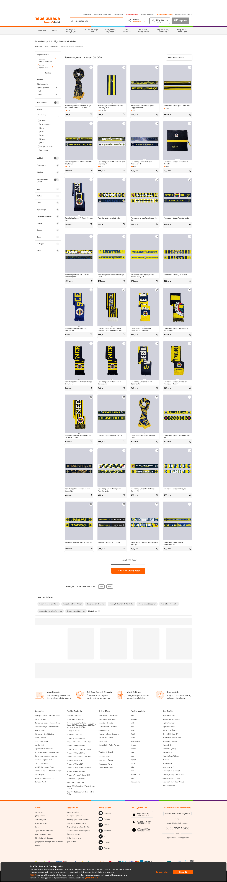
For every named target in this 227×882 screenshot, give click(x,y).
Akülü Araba (39, 767)
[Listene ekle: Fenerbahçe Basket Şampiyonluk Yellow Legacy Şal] (156, 236)
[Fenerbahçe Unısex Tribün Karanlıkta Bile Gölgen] (79, 140)
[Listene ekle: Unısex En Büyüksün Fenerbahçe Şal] (123, 450)
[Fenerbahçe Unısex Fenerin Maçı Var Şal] (144, 197)
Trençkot (117, 745)
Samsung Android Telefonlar (76, 723)
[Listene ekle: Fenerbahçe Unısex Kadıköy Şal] (189, 450)
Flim (41, 741)
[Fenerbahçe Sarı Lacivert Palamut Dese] (144, 414)
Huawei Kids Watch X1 (170, 734)
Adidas (133, 723)
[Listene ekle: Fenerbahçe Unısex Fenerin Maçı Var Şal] (156, 179)
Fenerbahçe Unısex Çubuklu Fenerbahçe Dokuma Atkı (141, 329)
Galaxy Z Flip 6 (72, 786)
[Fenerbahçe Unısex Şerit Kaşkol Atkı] (177, 84)
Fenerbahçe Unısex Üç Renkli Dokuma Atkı (79, 219)
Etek (105, 745)
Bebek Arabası (40, 778)
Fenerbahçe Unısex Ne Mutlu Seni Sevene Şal (143, 490)
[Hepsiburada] (47, 18)
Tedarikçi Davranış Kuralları (76, 823)
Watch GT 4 (71, 792)
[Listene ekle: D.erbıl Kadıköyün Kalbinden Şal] (156, 123)
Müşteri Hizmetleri (147, 14)
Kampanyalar (118, 14)
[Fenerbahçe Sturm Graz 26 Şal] (111, 521)
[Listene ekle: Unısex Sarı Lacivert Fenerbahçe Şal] (91, 236)
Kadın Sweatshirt (113, 734)
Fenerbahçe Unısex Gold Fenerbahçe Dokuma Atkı (78, 383)
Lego (132, 756)
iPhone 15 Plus (80, 753)
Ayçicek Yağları (40, 730)
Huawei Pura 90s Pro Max (171, 738)
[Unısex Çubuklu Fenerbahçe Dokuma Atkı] (144, 307)
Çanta (101, 745)
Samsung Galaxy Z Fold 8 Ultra (173, 774)
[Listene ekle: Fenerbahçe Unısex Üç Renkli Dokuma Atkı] (91, 179)
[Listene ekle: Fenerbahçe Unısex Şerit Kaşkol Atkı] (189, 67)
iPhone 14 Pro (71, 749)
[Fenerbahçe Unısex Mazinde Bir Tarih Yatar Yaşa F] (111, 140)
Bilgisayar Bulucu (82, 792)
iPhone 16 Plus (80, 738)
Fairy (132, 767)
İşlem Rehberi (71, 842)
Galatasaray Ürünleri (106, 764)
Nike (132, 727)
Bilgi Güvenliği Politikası (43, 834)
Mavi (132, 771)
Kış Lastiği (38, 749)
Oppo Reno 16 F (168, 767)
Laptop (57, 716)
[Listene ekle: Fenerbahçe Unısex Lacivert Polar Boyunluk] (189, 123)
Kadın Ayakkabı (104, 727)
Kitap (36, 741)
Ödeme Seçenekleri (73, 834)
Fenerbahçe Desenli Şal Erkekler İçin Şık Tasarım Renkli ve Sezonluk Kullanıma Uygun (78, 107)
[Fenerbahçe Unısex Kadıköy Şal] (177, 467)
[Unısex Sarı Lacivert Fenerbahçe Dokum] (177, 360)
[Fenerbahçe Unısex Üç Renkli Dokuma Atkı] (79, 197)
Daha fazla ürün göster (128, 570)
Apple (133, 730)
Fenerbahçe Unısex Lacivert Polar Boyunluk (176, 163)
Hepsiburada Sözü (168, 716)
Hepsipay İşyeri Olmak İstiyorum (78, 820)
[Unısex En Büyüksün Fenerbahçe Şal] (111, 467)
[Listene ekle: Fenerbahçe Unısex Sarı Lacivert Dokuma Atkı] (123, 343)
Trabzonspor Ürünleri (106, 760)
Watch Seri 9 (81, 782)
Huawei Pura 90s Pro (169, 741)
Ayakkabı (114, 727)
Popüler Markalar (168, 727)
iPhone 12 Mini (72, 768)
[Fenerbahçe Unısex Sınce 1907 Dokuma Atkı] (79, 307)
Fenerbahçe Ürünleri (106, 768)
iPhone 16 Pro (71, 742)
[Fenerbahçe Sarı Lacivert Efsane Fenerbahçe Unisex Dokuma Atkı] (111, 307)
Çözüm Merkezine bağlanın (177, 813)
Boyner (133, 760)
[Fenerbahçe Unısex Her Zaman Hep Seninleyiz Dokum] (79, 414)
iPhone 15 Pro (71, 757)
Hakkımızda (39, 812)
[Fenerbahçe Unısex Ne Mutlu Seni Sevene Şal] (144, 467)
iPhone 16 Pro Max (84, 742)
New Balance (135, 741)
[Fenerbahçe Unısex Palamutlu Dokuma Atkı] (144, 360)
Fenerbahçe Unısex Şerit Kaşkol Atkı (177, 106)
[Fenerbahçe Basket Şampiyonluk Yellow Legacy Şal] (144, 253)
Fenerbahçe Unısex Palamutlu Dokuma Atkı (141, 383)
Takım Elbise (103, 738)
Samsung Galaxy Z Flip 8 (171, 778)
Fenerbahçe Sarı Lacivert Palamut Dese (143, 436)
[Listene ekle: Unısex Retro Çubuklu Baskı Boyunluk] (123, 67)
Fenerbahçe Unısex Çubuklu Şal (175, 275)
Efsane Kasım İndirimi (169, 730)
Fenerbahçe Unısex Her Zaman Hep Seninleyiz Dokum (78, 436)
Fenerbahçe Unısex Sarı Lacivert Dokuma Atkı (109, 383)
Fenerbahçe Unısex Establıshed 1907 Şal (177, 436)
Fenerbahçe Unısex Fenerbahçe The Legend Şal (78, 490)
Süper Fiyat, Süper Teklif (102, 14)
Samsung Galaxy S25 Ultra (85, 725)
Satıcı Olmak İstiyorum (74, 816)
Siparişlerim (87, 14)
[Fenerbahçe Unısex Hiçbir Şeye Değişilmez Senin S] (144, 84)
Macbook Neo (167, 745)
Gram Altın (38, 727)
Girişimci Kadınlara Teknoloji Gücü (78, 827)
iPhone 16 (70, 738)
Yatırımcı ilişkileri (40, 820)
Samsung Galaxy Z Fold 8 (171, 771)
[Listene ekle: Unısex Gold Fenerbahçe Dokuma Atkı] (91, 343)
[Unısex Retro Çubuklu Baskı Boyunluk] (111, 84)
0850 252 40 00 (177, 828)
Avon (132, 716)
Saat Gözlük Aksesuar (54, 771)
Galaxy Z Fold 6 (83, 786)
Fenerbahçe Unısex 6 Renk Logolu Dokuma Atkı (176, 329)
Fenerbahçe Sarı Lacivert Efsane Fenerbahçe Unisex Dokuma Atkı (109, 329)
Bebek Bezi (50, 778)
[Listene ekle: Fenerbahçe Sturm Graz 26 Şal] (123, 504)
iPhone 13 (70, 771)
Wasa (132, 778)
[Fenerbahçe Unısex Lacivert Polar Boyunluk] (177, 140)
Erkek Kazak (103, 716)
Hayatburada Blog (73, 812)
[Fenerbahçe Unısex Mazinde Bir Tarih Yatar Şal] (144, 521)
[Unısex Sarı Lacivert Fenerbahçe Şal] (79, 253)
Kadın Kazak (113, 716)
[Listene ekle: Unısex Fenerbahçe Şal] (189, 179)
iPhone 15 (70, 753)
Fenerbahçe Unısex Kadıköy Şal (175, 489)
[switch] (56, 102)
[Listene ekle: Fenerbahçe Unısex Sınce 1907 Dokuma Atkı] (91, 289)
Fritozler (43, 738)
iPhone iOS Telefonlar (74, 734)
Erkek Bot (102, 723)
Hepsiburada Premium (164, 14)
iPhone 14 (70, 746)
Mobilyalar (38, 752)
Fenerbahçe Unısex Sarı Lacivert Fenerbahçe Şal (77, 276)
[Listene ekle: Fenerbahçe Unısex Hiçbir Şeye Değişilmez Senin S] (156, 67)
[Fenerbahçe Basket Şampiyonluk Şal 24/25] (111, 253)
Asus (132, 752)
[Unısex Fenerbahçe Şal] (177, 197)
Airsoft (37, 738)
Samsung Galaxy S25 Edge (76, 727)
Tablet (45, 716)
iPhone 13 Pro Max (73, 775)
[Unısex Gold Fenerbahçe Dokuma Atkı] (79, 360)
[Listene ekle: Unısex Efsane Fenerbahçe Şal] (189, 504)
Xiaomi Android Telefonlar (75, 719)
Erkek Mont (103, 719)
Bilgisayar (38, 716)
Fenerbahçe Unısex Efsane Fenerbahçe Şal (173, 543)
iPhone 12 (70, 764)
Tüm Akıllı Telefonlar (74, 716)
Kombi (37, 719)
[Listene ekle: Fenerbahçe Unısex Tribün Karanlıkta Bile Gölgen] (91, 123)
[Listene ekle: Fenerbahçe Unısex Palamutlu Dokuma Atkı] (156, 343)
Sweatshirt (102, 734)
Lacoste (133, 749)
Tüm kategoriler (42, 84)
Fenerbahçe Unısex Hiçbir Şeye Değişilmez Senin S (142, 107)
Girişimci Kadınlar (132, 14)
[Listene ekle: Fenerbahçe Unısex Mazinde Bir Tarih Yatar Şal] (156, 504)
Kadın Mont (112, 719)
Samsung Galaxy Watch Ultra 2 (173, 782)
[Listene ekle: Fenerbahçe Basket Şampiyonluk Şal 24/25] (123, 236)
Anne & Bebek (49, 767)
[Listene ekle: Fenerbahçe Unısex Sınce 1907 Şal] (123, 397)
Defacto (133, 745)
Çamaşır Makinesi (41, 723)
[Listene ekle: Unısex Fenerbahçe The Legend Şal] (91, 450)
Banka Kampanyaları (74, 838)
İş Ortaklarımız (40, 816)
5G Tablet (165, 760)
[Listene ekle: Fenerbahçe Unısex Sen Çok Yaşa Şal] (91, 504)
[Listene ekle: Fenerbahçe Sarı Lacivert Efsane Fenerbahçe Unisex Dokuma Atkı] (123, 289)
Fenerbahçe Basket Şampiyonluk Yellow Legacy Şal (142, 276)
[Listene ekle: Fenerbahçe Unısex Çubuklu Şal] (189, 236)
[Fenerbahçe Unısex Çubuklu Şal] (177, 253)
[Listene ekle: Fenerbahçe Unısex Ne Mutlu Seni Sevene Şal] (156, 450)
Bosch (133, 738)
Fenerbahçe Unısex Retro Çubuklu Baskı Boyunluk (110, 107)
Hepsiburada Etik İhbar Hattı (177, 838)
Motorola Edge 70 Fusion (171, 756)
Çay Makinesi (52, 756)
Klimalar (43, 719)
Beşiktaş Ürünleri (104, 757)
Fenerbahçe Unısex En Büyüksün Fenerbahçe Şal (109, 490)
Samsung (134, 719)
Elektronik (44, 763)
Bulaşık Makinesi (54, 723)
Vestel (133, 734)
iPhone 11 (78, 760)
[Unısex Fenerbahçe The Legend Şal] (79, 467)
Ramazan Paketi (40, 782)
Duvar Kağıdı (39, 774)
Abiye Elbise (103, 741)
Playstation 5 (167, 752)
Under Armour (135, 774)
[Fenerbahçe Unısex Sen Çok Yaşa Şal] (79, 521)
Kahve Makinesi (40, 756)
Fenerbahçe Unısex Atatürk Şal (109, 218)
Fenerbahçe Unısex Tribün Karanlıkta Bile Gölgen (78, 163)
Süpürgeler (38, 734)
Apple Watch (81, 779)
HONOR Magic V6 (168, 786)
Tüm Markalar (135, 782)
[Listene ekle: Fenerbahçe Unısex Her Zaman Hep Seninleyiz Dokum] (91, 397)
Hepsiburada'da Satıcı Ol (183, 14)
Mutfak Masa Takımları (51, 752)
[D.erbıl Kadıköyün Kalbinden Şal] (144, 140)
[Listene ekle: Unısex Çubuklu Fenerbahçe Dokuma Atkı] (156, 289)
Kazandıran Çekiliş (169, 749)
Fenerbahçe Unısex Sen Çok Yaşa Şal (78, 542)
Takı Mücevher (40, 771)
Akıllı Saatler (71, 779)
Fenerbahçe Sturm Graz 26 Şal (109, 542)
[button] (79, 114)
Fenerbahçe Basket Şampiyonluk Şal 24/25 (111, 276)
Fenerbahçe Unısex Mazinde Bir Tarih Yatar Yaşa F (111, 163)
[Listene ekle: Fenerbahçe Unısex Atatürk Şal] (123, 179)
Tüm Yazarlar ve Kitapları (171, 719)
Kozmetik (38, 760)
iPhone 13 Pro (80, 771)
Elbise (111, 738)
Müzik (46, 741)
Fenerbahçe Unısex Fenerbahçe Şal (176, 218)
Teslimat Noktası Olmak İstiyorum (78, 831)
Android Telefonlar (73, 731)
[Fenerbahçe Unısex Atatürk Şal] (111, 197)
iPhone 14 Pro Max (84, 749)
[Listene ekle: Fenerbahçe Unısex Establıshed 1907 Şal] (189, 397)
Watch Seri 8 (71, 782)
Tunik (111, 745)
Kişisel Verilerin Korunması (44, 831)
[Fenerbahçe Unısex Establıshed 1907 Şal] (177, 414)
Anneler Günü (39, 745)
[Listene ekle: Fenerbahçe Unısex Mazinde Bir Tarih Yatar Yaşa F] (123, 123)
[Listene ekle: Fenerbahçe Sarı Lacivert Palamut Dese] (156, 397)
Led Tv (37, 763)
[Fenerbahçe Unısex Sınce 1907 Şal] (111, 414)
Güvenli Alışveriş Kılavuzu (44, 838)
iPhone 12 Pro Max (84, 768)
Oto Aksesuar (47, 749)
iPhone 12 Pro (79, 764)
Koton (133, 763)
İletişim (37, 845)
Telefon (51, 716)
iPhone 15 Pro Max (84, 757)
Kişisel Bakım (47, 760)
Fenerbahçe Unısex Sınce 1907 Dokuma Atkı (76, 329)
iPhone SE (70, 760)
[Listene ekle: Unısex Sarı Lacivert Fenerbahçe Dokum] (189, 343)
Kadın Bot (110, 723)
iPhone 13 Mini (86, 775)
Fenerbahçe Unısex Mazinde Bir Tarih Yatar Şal (144, 543)
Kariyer (37, 827)
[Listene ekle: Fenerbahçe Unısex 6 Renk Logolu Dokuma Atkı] (189, 289)
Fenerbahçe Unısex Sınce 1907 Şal (110, 435)
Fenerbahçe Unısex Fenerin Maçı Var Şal (144, 219)
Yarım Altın (55, 727)
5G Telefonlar (167, 763)
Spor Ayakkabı (104, 730)
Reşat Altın (47, 727)
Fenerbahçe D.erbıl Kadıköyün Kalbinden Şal (142, 163)
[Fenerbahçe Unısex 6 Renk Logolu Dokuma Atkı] (177, 307)
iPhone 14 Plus (80, 746)
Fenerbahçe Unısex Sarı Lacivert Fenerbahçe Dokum (175, 383)
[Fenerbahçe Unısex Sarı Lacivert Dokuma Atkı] (111, 360)
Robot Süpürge (49, 734)
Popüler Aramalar (168, 723)
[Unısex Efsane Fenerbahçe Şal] (177, 521)
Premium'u (49, 22)
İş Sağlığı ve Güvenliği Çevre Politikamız (49, 842)
